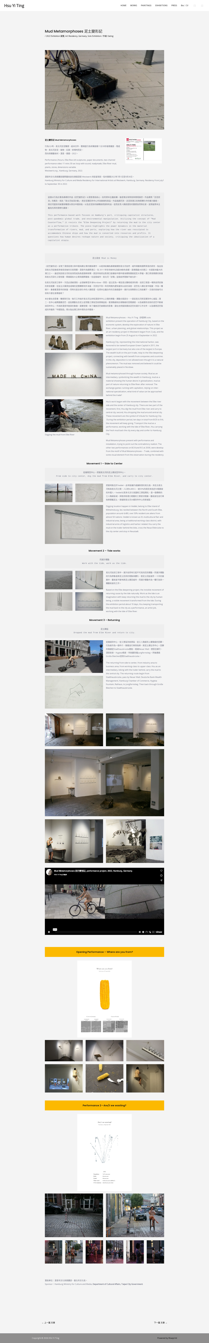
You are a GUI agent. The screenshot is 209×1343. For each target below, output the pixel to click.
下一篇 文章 (160, 1322)
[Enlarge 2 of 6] (120, 1043)
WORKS (133, 5)
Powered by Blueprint (167, 1338)
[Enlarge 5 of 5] (100, 356)
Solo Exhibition (94, 36)
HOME (123, 5)
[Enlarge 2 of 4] (100, 574)
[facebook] (195, 5)
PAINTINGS (146, 5)
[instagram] (202, 5)
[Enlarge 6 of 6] (161, 1067)
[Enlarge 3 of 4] (69, 595)
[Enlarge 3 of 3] (100, 508)
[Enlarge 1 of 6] (79, 1043)
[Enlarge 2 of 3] (100, 487)
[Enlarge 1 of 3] (69, 487)
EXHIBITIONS (161, 5)
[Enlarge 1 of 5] (69, 319)
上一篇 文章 (48, 1322)
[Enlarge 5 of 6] (120, 1067)
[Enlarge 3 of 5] (69, 337)
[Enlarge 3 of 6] (161, 1043)
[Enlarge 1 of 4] (69, 574)
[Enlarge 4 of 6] (79, 1067)
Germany (82, 36)
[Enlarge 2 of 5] (100, 319)
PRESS (174, 5)
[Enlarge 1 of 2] (100, 643)
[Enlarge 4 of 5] (100, 337)
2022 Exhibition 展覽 (55, 36)
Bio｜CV (184, 5)
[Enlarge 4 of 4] (100, 595)
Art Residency (71, 36)
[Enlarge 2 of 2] (100, 679)
